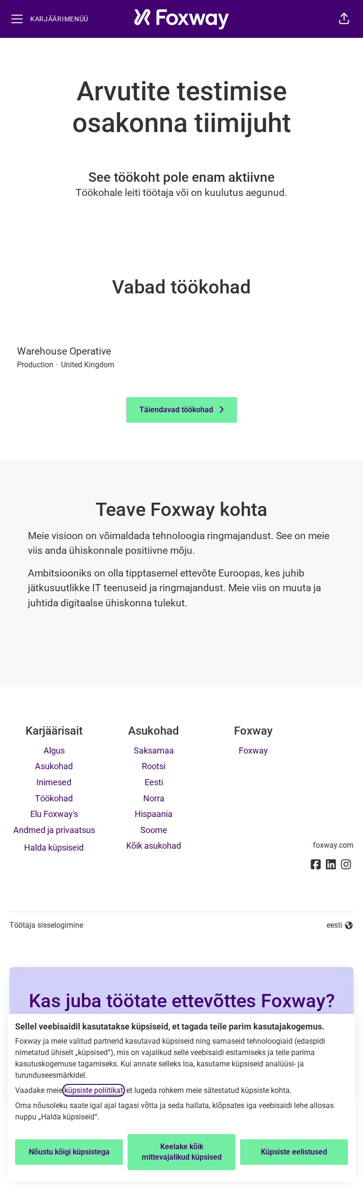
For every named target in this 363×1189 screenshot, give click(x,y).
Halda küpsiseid (54, 847)
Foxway (253, 750)
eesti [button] (340, 926)
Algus (54, 750)
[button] (344, 19)
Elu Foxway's (54, 814)
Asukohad (54, 766)
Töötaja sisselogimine (46, 925)
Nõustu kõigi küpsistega (69, 1151)
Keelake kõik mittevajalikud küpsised (182, 1152)
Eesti (154, 782)
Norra (153, 798)
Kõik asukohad (153, 846)
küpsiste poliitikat (93, 1090)
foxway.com (333, 845)
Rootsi (153, 766)
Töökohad (54, 798)
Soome (153, 830)
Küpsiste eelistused (294, 1151)
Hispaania (154, 814)
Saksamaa (154, 750)
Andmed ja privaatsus (54, 830)
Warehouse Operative (64, 351)
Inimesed (53, 782)
